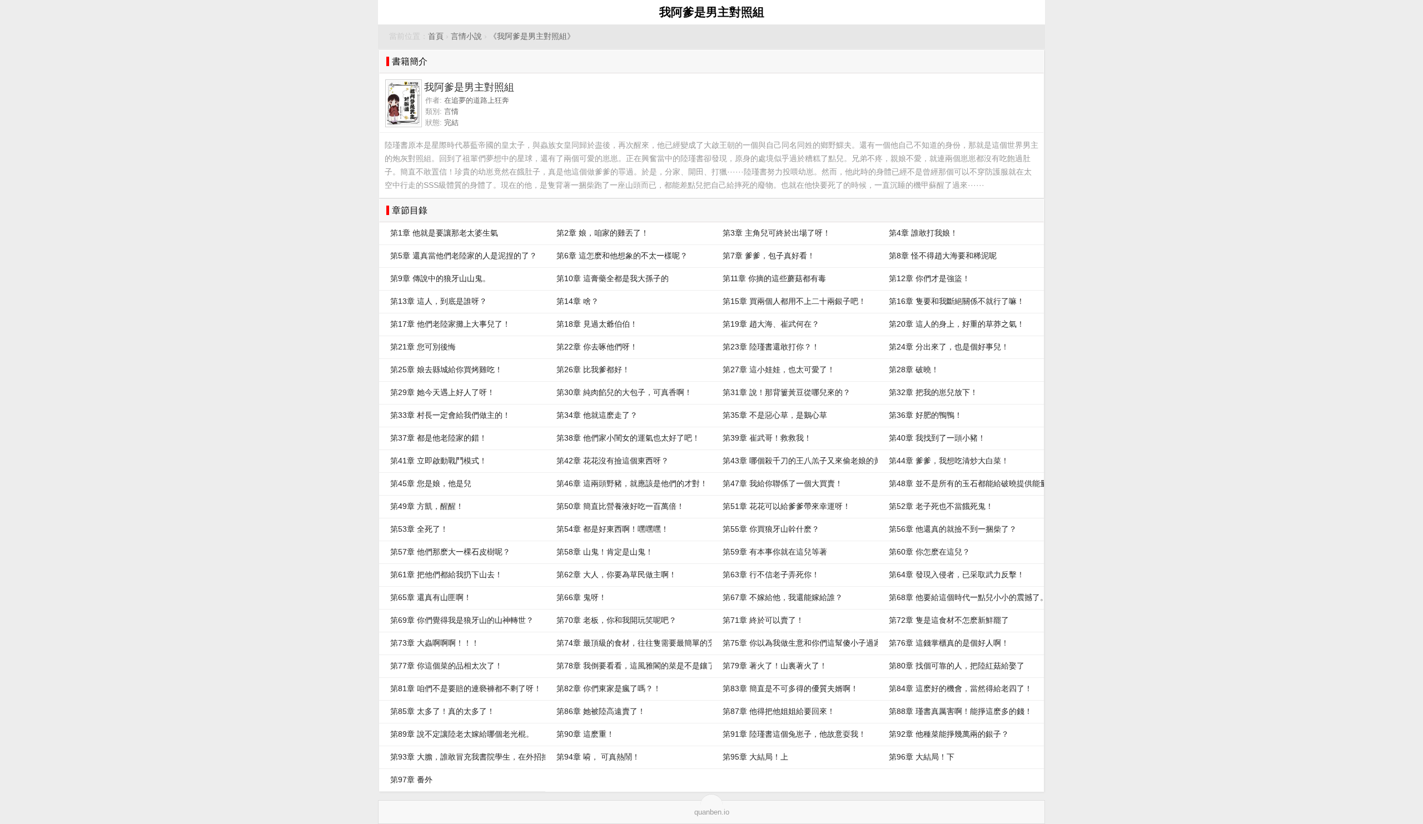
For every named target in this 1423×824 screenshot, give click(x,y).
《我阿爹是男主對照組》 (532, 36)
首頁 (436, 36)
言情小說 (466, 36)
